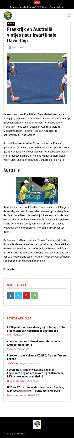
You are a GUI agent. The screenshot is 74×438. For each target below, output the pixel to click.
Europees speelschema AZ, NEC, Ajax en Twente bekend (37, 7)
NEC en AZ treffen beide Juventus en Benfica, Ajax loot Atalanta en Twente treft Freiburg (35, 388)
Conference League (16, 363)
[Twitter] (18, 295)
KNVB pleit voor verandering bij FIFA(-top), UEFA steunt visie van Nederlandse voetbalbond (36, 328)
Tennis (11, 24)
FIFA (9, 335)
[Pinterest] (26, 295)
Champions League (16, 381)
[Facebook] (10, 295)
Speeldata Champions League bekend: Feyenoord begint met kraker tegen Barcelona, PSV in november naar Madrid (35, 373)
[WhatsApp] (34, 295)
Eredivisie (11, 349)
